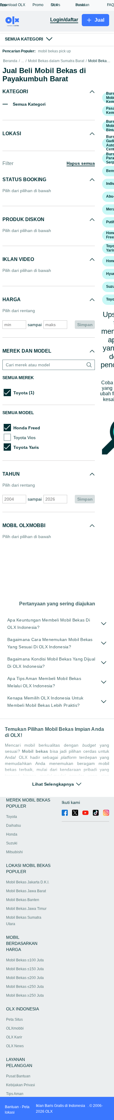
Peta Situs (14, 1019)
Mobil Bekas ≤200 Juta (25, 978)
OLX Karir (14, 1037)
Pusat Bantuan (18, 1076)
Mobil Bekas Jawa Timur (26, 909)
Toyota (11, 817)
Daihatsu (13, 825)
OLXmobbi (15, 1028)
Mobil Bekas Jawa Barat (26, 891)
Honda (11, 834)
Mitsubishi (14, 852)
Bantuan (12, 1107)
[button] (16, 4)
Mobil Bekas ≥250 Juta (25, 995)
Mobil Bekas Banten (22, 900)
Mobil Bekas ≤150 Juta (25, 969)
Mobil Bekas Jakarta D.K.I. (27, 882)
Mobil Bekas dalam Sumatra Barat (56, 61)
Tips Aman (14, 1094)
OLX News (15, 1046)
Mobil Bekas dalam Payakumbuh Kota (99, 61)
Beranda (10, 61)
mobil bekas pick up (54, 51)
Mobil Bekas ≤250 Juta (25, 986)
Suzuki (11, 843)
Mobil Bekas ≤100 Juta (25, 960)
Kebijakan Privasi (20, 1085)
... (22, 61)
